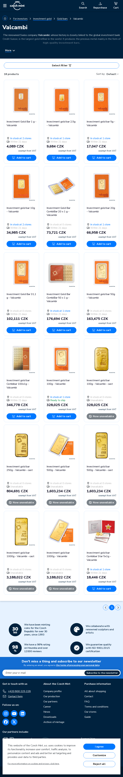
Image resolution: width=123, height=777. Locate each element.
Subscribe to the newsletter (102, 672)
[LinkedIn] (22, 713)
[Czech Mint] (17, 5)
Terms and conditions (96, 706)
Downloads (49, 717)
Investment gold (42, 18)
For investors (20, 18)
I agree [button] (99, 746)
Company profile (52, 691)
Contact (88, 696)
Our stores (90, 712)
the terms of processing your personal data (77, 665)
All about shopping (95, 691)
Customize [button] (99, 755)
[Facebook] (5, 722)
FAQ (87, 701)
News (46, 712)
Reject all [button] (99, 764)
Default (111, 74)
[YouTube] (14, 713)
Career (47, 706)
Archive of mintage (53, 722)
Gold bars (62, 18)
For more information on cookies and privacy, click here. (33, 763)
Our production (51, 696)
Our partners (50, 701)
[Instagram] (5, 713)
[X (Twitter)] (14, 722)
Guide (87, 717)
